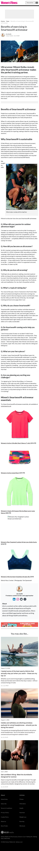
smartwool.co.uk (6, 406)
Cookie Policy (5, 817)
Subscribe (3, 803)
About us (3, 821)
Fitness (21, 799)
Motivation (23, 803)
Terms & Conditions (6, 808)
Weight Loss (23, 817)
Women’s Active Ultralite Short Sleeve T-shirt (15, 443)
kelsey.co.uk (19, 842)
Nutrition (22, 812)
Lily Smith (8, 34)
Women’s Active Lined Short (10, 473)
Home (3, 21)
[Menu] (36, 2)
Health (21, 808)
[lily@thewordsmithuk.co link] (21, 599)
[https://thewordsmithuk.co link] (25, 599)
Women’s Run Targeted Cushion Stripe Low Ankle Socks (19, 542)
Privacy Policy (5, 812)
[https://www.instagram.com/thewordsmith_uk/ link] (17, 599)
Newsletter (30, 2)
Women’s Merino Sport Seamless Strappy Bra (15, 576)
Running (22, 821)
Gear (7, 21)
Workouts (22, 826)
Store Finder (4, 826)
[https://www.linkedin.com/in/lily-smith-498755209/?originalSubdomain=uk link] (14, 599)
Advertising (4, 799)
